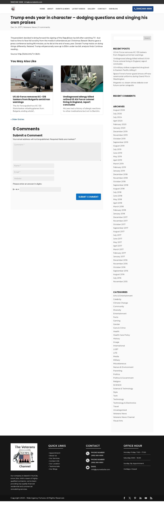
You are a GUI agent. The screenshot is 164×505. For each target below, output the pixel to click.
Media (116, 356)
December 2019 (120, 131)
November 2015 (120, 282)
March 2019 (118, 164)
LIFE (115, 353)
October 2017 (119, 224)
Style (115, 392)
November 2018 (120, 178)
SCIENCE (117, 385)
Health (116, 331)
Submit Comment (89, 196)
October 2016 (119, 267)
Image (116, 342)
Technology (118, 399)
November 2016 (120, 264)
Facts (115, 317)
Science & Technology (123, 389)
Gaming (116, 321)
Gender (116, 324)
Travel (116, 406)
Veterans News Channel (124, 417)
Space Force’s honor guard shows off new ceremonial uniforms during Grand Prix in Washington (132, 76)
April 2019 (117, 160)
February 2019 (119, 167)
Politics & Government (123, 378)
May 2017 (117, 242)
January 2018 (119, 214)
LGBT (115, 349)
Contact (102, 9)
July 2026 (117, 114)
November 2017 (120, 221)
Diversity (117, 310)
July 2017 (117, 235)
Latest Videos (78, 9)
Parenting (117, 371)
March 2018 (118, 207)
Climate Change (120, 303)
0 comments (44, 27)
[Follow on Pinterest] (135, 498)
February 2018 (119, 210)
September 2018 (120, 185)
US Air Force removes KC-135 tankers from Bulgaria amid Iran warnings (31, 99)
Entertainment (120, 314)
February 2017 (119, 253)
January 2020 (119, 128)
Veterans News (30, 27)
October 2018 (119, 182)
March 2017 (118, 249)
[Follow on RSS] (151, 498)
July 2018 (117, 192)
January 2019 (119, 171)
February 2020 (119, 124)
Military (116, 360)
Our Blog (113, 9)
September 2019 (120, 142)
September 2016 (120, 271)
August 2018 (119, 189)
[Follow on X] (130, 498)
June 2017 (117, 239)
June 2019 (117, 153)
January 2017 (119, 257)
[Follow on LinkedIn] (140, 498)
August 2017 (118, 232)
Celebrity (117, 299)
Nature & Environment (123, 367)
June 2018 (117, 196)
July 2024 (117, 117)
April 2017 (117, 246)
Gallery (91, 9)
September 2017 (120, 228)
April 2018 (117, 203)
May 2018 (117, 199)
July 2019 (117, 149)
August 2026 (119, 110)
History (116, 339)
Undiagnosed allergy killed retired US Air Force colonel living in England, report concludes (78, 100)
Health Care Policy (121, 335)
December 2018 (120, 174)
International (119, 346)
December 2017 (120, 217)
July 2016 (117, 278)
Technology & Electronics (124, 403)
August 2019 (118, 146)
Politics (116, 374)
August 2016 (118, 274)
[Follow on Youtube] (146, 498)
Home (42, 9)
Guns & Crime (119, 328)
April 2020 (117, 121)
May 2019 (117, 156)
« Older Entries (17, 119)
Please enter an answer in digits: (27, 184)
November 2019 (120, 135)
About (50, 9)
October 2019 (119, 139)
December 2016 (120, 260)
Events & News (63, 9)
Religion (117, 381)
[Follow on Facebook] (124, 498)
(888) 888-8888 (144, 8)
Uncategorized (120, 410)
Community (118, 306)
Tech (115, 396)
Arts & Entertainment (123, 296)
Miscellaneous (119, 364)
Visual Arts (118, 421)
